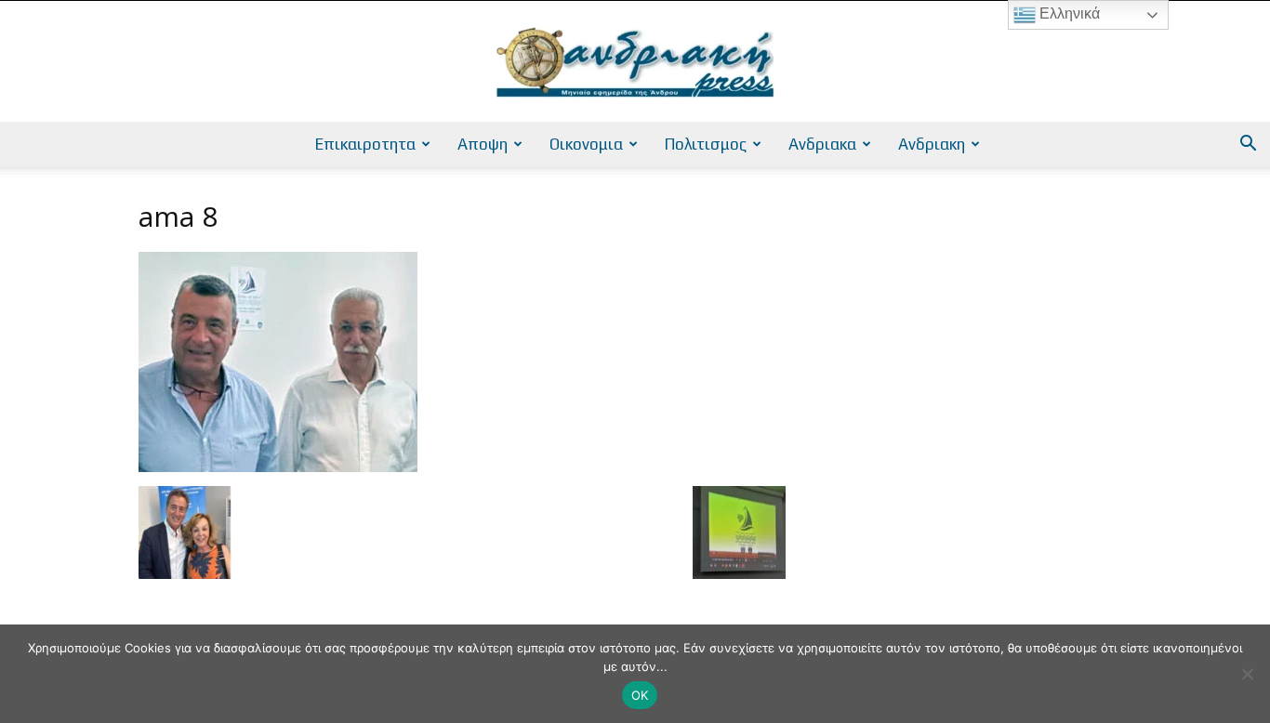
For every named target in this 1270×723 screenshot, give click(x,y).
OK (640, 695)
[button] (1247, 145)
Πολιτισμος (706, 144)
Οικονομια (586, 144)
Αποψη (482, 144)
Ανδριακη (931, 144)
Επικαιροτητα (365, 144)
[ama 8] (278, 467)
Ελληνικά (1068, 13)
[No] (1246, 673)
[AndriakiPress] (635, 62)
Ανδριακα (822, 144)
